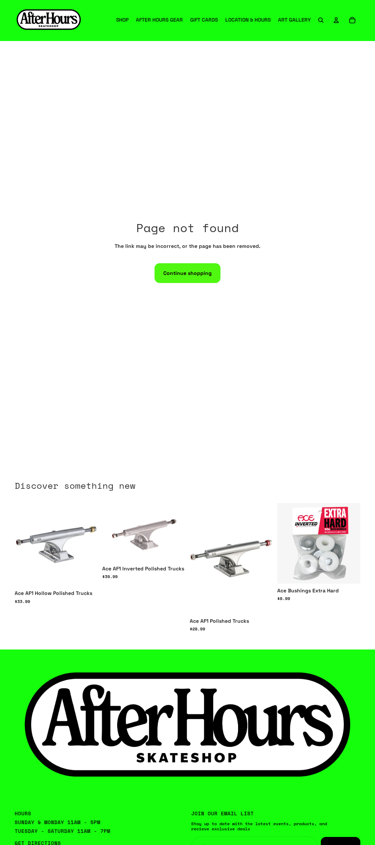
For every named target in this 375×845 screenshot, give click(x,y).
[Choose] (86, 575)
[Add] (349, 572)
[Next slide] (265, 559)
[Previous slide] (198, 559)
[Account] (336, 20)
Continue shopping (187, 273)
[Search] (321, 20)
